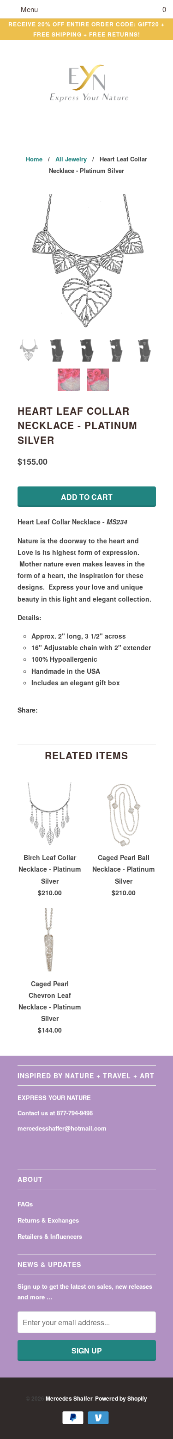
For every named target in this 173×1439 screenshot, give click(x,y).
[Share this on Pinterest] (79, 710)
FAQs (25, 1203)
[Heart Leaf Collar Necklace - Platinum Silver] (87, 263)
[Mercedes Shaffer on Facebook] (23, 1146)
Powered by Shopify (121, 1398)
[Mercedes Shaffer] (87, 83)
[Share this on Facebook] (63, 710)
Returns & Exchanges (48, 1220)
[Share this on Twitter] (47, 710)
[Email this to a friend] (113, 710)
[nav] (22, 9)
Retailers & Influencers (50, 1236)
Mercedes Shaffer (69, 1398)
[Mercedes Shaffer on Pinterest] (39, 1146)
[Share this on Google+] (96, 710)
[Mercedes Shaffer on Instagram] (55, 1146)
